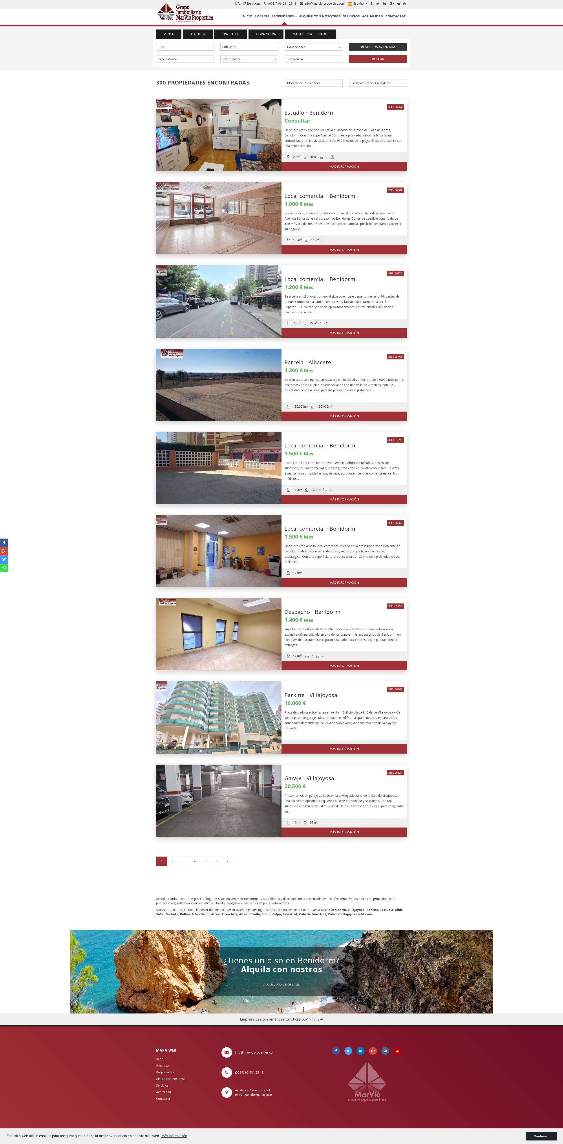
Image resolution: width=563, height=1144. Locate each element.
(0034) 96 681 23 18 (282, 3)
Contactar (395, 16)
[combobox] (185, 47)
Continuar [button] (541, 1136)
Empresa (262, 16)
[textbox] (186, 46)
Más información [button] (174, 1136)
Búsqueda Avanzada (378, 47)
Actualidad (372, 16)
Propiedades (283, 16)
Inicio (247, 16)
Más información (344, 166)
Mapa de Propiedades (310, 34)
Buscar (378, 59)
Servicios (351, 16)
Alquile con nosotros (320, 16)
